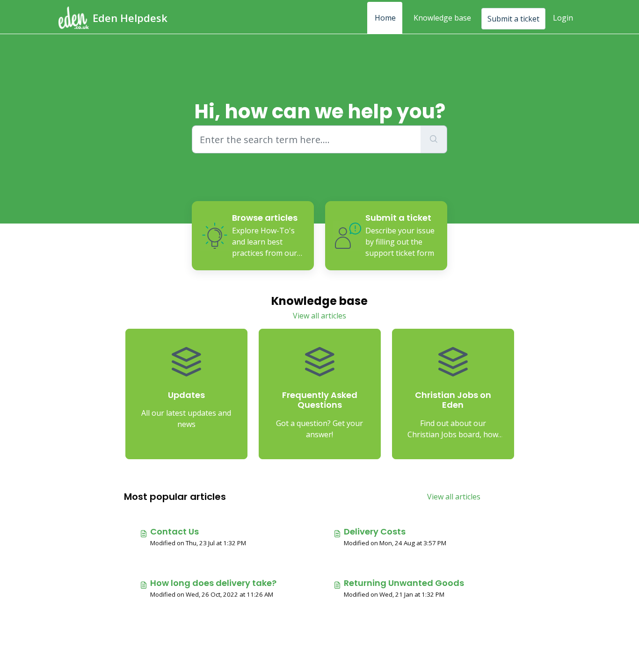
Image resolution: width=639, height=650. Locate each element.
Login (563, 18)
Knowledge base (442, 18)
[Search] (434, 139)
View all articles (319, 316)
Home (385, 18)
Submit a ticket (513, 19)
